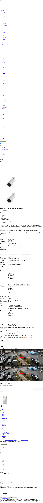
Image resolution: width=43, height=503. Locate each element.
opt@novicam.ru (14, 440)
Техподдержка (3, 424)
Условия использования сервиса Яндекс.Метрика (5, 498)
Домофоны (3, 33)
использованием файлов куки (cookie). (23, 482)
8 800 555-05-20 (11, 440)
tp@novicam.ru (26, 440)
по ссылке (16, 497)
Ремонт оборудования (4, 425)
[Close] (2, 483)
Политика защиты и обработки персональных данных (7, 432)
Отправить (2, 391)
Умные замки (3, 108)
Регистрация (1, 448)
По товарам (2, 143)
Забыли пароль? (2, 447)
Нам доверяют (3, 431)
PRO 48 (2, 409)
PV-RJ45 (4, 405)
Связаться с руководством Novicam (5, 433)
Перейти (31, 333)
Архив (2, 172)
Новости (2, 429)
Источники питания (4, 414)
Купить (1, 406)
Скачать (31, 330)
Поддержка (3, 118)
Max (21, 440)
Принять (1, 483)
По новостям (2, 144)
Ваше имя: (1, 384)
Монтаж (2, 422)
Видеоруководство (25, 337)
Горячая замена (3, 420)
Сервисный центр (3, 421)
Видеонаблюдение (4, 12)
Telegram (23, 440)
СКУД (2, 44)
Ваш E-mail (6, 385)
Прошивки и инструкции (4, 418)
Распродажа (3, 117)
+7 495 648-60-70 (7, 440)
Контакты (3, 428)
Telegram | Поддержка (2, 213)
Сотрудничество (3, 430)
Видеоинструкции (3, 426)
